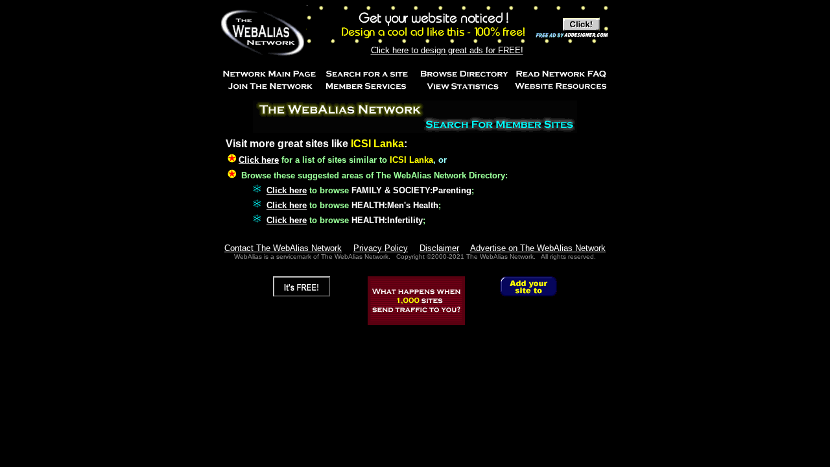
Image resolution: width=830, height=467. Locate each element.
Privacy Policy (380, 248)
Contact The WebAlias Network (283, 248)
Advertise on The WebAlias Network (538, 248)
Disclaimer (439, 248)
